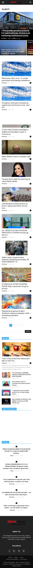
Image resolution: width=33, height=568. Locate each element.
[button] (30, 2)
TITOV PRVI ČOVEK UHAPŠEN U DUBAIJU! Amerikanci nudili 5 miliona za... (15, 132)
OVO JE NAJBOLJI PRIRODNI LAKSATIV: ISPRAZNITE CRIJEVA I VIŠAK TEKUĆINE (21, 374)
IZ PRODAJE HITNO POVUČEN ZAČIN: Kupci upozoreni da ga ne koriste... (15, 286)
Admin (11, 455)
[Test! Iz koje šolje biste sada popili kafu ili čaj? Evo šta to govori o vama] (16, 349)
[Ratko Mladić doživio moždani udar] (16, 147)
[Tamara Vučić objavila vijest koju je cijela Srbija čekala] (16, 169)
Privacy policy (23, 559)
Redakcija (4, 38)
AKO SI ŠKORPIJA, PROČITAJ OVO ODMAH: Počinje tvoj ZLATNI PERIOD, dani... (21, 401)
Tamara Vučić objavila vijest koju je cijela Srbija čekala (16, 180)
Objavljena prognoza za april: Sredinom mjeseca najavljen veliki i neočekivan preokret (16, 313)
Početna (10, 557)
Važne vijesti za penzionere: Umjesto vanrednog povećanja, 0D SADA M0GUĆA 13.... (15, 259)
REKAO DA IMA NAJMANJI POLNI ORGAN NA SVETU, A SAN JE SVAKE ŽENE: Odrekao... (16, 451)
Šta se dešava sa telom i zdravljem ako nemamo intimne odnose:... (21, 383)
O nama (21, 557)
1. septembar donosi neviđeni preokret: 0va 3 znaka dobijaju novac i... (20, 392)
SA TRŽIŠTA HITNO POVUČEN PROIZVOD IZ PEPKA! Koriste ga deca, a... (15, 232)
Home (3, 7)
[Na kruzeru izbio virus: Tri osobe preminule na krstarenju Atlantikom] (16, 69)
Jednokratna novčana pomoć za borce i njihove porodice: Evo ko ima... (15, 206)
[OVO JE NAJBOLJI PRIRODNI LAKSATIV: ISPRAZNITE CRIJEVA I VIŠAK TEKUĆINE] (6, 375)
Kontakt (16, 557)
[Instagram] (19, 551)
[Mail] (23, 551)
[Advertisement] (16, 425)
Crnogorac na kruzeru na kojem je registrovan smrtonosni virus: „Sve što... (16, 105)
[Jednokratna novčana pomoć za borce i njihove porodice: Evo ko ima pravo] (16, 194)
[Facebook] (9, 551)
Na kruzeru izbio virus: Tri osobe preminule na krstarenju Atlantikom (16, 79)
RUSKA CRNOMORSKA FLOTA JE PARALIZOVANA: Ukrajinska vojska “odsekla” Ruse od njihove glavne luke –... (16, 466)
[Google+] (14, 551)
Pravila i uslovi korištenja (12, 559)
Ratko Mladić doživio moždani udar (16, 157)
